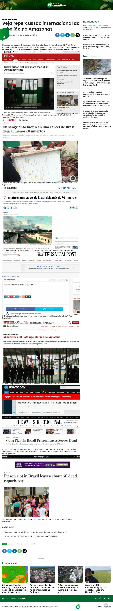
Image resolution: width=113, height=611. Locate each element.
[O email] (77, 35)
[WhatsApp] (72, 35)
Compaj (19, 544)
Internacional (9, 19)
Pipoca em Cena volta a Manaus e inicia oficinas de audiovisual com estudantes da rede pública (96, 103)
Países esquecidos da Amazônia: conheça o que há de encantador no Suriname (97, 28)
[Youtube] (109, 598)
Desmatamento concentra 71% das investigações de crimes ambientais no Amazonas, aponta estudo (97, 125)
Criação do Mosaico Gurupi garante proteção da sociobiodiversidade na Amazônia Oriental (15, 589)
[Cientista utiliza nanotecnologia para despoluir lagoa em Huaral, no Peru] (98, 574)
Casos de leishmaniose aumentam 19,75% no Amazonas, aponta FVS (96, 94)
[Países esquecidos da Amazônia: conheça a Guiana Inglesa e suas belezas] (70, 574)
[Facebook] (57, 35)
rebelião (33, 544)
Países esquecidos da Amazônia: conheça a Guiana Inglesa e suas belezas (96, 37)
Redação (10, 35)
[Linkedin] (67, 35)
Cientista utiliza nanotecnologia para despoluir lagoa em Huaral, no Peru (96, 47)
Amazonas (12, 544)
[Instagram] (100, 598)
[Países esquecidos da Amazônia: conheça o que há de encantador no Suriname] (42, 574)
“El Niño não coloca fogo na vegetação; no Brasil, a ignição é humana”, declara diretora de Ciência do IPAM (96, 82)
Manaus (26, 544)
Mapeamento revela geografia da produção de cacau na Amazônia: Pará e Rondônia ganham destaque (95, 114)
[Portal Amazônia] (56, 5)
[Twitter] (62, 35)
